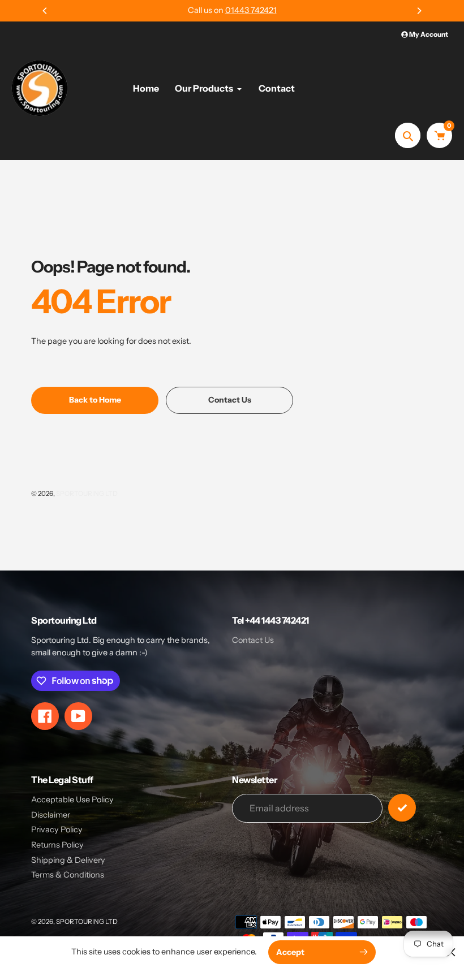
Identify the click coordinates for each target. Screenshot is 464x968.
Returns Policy (57, 845)
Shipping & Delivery (68, 860)
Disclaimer (50, 815)
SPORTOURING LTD (87, 494)
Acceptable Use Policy (72, 799)
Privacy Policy (57, 829)
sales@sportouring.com (250, 10)
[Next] (418, 10)
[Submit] (402, 808)
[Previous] (45, 10)
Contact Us (253, 640)
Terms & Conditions (67, 875)
